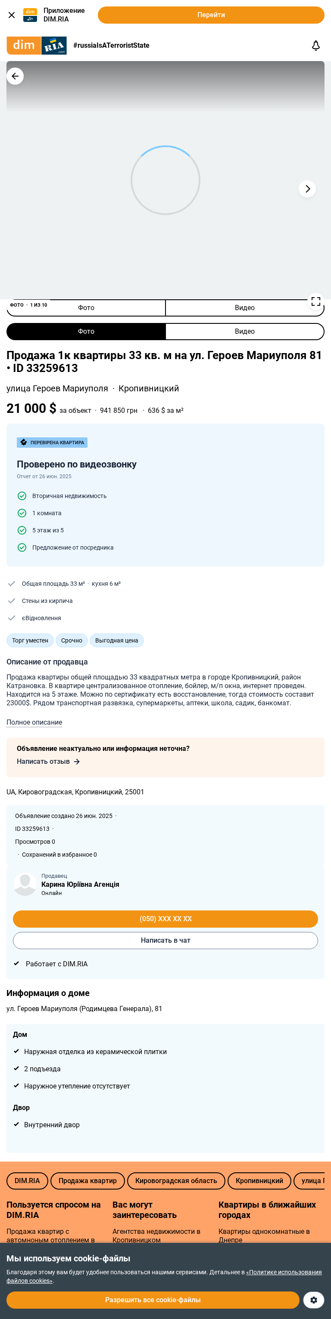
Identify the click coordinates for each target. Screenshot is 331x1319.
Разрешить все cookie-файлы (153, 1300)
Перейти (211, 15)
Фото (86, 308)
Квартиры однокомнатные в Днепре (264, 1235)
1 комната (47, 513)
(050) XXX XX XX (166, 919)
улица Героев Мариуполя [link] (58, 388)
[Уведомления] (316, 45)
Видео (245, 308)
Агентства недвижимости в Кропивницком (156, 1235)
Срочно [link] (71, 640)
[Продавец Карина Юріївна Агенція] (25, 884)
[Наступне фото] (307, 188)
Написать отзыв (43, 761)
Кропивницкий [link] (149, 388)
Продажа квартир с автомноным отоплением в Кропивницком (50, 1240)
